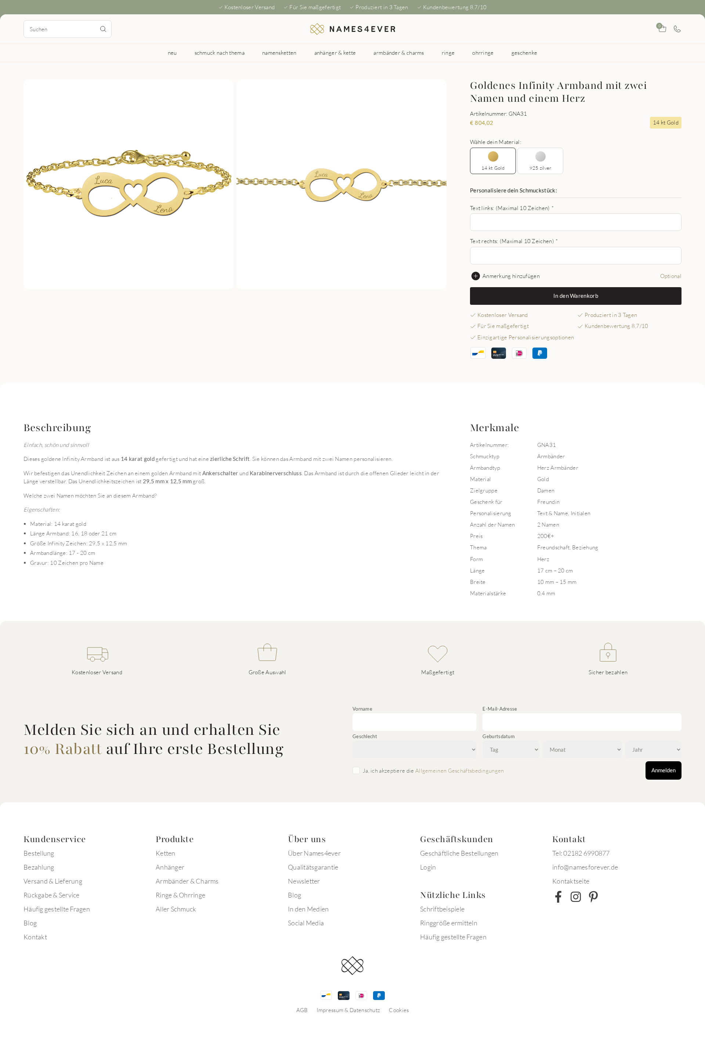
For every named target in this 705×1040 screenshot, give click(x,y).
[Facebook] (558, 897)
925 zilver (540, 168)
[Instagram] (576, 897)
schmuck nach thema (220, 52)
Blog (30, 923)
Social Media (306, 923)
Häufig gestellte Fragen (57, 909)
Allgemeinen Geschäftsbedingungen (459, 770)
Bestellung (39, 853)
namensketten (279, 52)
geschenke (524, 52)
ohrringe (483, 52)
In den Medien (308, 909)
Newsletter (304, 881)
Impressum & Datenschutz (348, 1010)
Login (428, 867)
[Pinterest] (593, 897)
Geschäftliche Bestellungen (459, 853)
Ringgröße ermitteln (448, 923)
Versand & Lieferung (53, 881)
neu (172, 52)
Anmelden (663, 770)
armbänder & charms (398, 52)
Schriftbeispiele (442, 909)
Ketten (166, 853)
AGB (302, 1010)
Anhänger (170, 867)
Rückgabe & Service (52, 895)
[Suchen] (103, 29)
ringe (448, 52)
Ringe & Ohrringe (180, 895)
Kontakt (35, 937)
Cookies (399, 1010)
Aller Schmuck (176, 909)
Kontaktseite (570, 881)
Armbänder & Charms (187, 881)
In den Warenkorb (575, 295)
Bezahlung (39, 867)
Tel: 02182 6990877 (581, 853)
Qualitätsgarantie (313, 867)
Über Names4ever (314, 853)
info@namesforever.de (585, 867)
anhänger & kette (335, 52)
